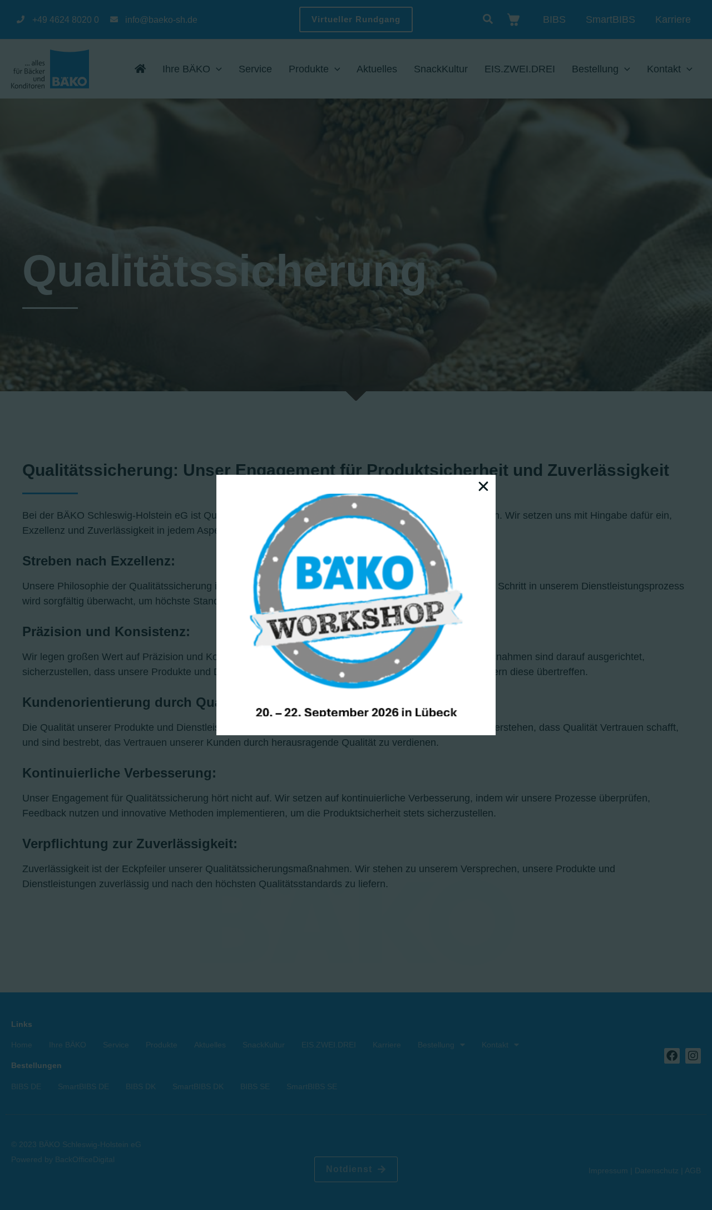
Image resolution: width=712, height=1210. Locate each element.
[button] (483, 486)
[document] (356, 605)
